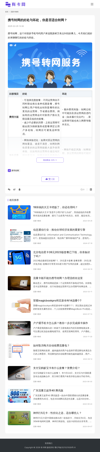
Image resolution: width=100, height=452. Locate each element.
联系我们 (48, 443)
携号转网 (15, 170)
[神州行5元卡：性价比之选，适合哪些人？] (19, 418)
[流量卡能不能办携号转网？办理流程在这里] (19, 283)
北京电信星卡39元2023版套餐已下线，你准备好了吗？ (61, 254)
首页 (6, 12)
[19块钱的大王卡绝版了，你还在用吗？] (19, 212)
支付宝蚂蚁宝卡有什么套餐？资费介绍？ (56, 368)
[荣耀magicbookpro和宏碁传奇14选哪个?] (19, 306)
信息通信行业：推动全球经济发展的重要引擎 (59, 229)
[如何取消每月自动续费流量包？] (19, 351)
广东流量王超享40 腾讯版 (48, 390)
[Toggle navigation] (92, 4)
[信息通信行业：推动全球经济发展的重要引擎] (19, 235)
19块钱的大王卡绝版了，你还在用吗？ (55, 207)
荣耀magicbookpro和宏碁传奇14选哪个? (57, 300)
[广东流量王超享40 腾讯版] (19, 395)
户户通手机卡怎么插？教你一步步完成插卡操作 (60, 323)
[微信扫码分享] (9, 189)
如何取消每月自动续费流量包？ (51, 345)
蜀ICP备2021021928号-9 (65, 447)
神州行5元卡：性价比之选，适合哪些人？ (57, 412)
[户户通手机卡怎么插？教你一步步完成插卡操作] (19, 328)
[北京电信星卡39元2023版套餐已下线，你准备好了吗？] (19, 257)
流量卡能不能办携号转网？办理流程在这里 (58, 278)
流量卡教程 (37, 221)
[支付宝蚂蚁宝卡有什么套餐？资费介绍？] (19, 373)
